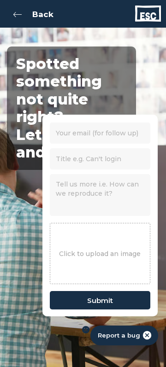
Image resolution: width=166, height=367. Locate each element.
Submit (100, 300)
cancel (147, 335)
